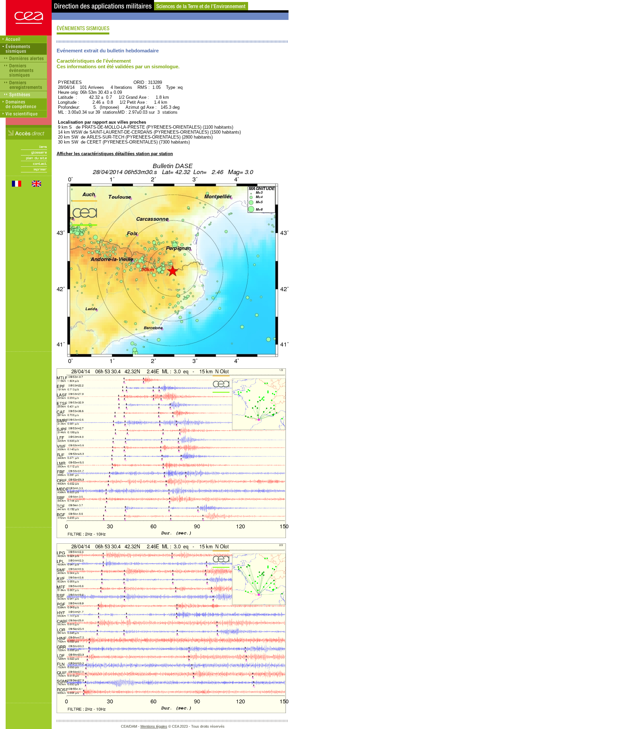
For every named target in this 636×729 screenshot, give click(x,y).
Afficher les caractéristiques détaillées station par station (115, 153)
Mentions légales (153, 726)
